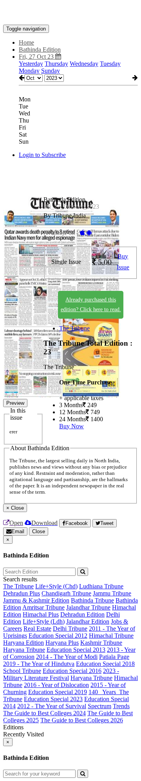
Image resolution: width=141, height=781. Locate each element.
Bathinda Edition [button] (40, 49)
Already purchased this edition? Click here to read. (91, 304)
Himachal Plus (41, 614)
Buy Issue (123, 262)
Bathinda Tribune (92, 600)
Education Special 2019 (57, 692)
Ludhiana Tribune (101, 586)
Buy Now (71, 426)
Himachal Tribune (111, 635)
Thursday (56, 63)
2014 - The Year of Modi (67, 656)
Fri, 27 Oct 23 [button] (37, 56)
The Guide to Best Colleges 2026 (81, 720)
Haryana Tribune (24, 649)
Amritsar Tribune (43, 607)
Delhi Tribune (70, 628)
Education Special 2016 (72, 670)
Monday (29, 70)
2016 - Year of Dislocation (56, 685)
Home (26, 42)
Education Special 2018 (105, 663)
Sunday (50, 70)
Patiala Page (114, 656)
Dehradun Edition (82, 614)
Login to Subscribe (42, 155)
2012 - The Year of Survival (51, 706)
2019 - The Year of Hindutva (38, 663)
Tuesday (110, 63)
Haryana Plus (62, 642)
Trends (121, 706)
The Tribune (74, 328)
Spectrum (99, 706)
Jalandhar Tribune (88, 607)
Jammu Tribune (112, 593)
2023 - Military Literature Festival (61, 674)
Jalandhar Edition (87, 621)
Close (38, 531)
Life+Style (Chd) (56, 586)
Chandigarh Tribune (66, 593)
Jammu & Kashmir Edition (36, 600)
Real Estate (37, 628)
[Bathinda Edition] (70, 13)
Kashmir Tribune (101, 642)
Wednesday (84, 63)
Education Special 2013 (76, 649)
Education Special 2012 (58, 635)
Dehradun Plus (21, 593)
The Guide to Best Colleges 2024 (44, 713)
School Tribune (22, 670)
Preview (15, 403)
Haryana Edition (23, 642)
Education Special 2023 (53, 699)
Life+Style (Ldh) (44, 621)
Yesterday (31, 63)
